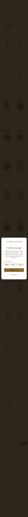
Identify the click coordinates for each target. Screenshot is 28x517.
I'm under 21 (14, 274)
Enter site (14, 270)
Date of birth (8, 261)
